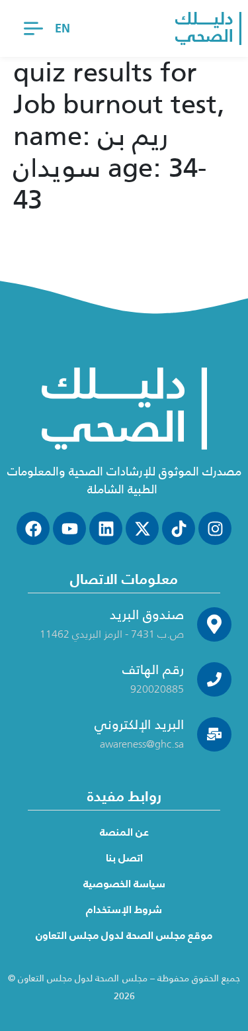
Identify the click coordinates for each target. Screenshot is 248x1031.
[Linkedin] (105, 528)
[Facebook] (33, 528)
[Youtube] (69, 528)
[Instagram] (214, 528)
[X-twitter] (142, 528)
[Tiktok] (178, 528)
